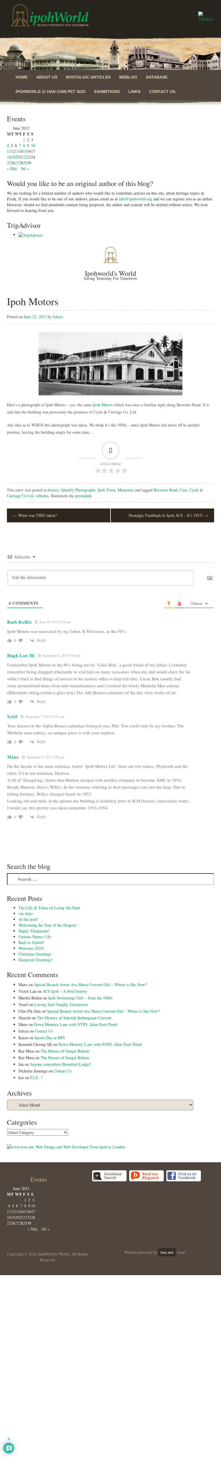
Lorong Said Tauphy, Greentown (61, 1004)
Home (22, 77)
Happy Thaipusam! (33, 931)
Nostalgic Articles (88, 77)
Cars (183, 490)
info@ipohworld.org (135, 199)
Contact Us (162, 91)
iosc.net (167, 1252)
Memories (126, 490)
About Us (46, 77)
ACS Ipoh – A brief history (65, 991)
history (53, 490)
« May (12, 168)
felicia (58, 316)
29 (25, 162)
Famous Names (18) (34, 936)
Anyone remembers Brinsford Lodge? (60, 1064)
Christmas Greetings (34, 954)
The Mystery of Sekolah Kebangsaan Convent (74, 1017)
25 (9, 162)
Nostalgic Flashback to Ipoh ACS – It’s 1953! (168, 515)
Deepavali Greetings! (35, 959)
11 (9, 151)
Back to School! (31, 942)
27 (17, 162)
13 (17, 151)
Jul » (25, 168)
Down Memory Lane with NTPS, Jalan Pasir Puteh (75, 1024)
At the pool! (28, 919)
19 (13, 157)
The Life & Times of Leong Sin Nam (49, 907)
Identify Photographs (78, 490)
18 (9, 157)
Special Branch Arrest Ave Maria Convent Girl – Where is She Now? (90, 984)
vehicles (42, 495)
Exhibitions (107, 91)
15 (25, 151)
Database (156, 77)
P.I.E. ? (36, 1077)
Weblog (128, 77)
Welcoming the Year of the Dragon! (47, 925)
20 (17, 157)
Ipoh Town (106, 490)
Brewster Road (166, 490)
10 (33, 145)
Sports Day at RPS (50, 1037)
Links (134, 91)
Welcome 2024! (31, 948)
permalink (83, 495)
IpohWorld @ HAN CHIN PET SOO (50, 91)
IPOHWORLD (50, 15)
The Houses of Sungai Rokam (65, 1051)
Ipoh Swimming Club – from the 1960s (80, 998)
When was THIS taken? (35, 515)
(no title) (25, 913)
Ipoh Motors (103, 404)
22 (25, 157)
